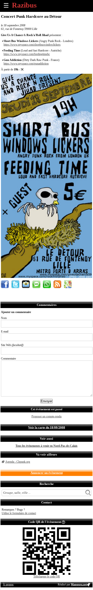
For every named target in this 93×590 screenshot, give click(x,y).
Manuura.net (79, 584)
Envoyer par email (26, 284)
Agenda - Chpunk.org (17, 461)
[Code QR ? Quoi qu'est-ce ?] (63, 522)
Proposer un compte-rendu (46, 416)
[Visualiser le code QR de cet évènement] (46, 574)
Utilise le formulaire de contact (19, 513)
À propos (8, 584)
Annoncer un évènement (47, 473)
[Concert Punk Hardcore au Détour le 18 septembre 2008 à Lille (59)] (46, 277)
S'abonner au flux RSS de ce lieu (57, 284)
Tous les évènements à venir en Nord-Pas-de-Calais (47, 445)
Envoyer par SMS (36, 284)
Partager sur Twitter (15, 284)
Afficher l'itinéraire (68, 284)
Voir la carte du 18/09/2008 (46, 427)
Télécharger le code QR (46, 576)
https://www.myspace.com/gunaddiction (26, 63)
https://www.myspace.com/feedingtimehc (27, 54)
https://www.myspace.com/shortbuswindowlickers (32, 44)
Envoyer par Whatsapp (47, 284)
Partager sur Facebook (5, 284)
